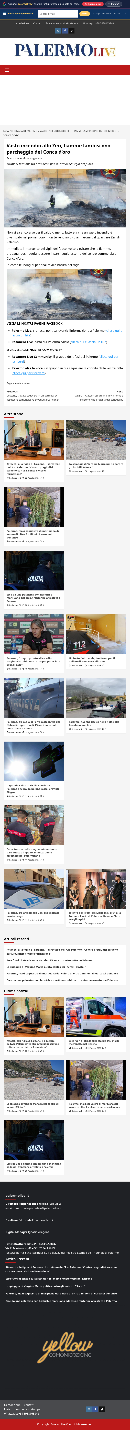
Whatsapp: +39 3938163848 (98, 23)
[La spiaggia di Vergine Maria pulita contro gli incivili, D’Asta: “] (96, 440)
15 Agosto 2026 (32, 732)
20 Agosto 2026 (32, 541)
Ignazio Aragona (38, 1232)
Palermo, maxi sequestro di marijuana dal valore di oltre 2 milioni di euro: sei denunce (33, 534)
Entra (85, 13)
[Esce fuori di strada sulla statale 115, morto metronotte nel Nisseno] (96, 1017)
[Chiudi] (125, 4)
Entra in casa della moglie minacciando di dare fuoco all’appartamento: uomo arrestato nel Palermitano (33, 852)
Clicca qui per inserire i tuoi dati (106, 13)
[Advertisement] (65, 100)
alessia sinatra (21, 383)
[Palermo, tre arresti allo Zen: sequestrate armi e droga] (34, 889)
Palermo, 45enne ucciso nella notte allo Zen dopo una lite (94, 723)
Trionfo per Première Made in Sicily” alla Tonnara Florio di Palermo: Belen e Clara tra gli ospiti (95, 916)
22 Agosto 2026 (32, 478)
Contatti (37, 23)
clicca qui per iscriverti (29, 373)
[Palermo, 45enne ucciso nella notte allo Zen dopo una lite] (96, 698)
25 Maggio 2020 (34, 158)
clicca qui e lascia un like (88, 342)
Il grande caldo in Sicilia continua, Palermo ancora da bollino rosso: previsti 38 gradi (33, 789)
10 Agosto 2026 (94, 923)
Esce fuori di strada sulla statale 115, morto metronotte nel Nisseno (50, 960)
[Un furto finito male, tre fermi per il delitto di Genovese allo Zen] (96, 634)
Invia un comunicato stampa (62, 23)
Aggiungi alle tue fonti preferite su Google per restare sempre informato (55, 4)
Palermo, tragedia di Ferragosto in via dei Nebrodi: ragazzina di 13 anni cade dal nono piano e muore (33, 725)
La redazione (22, 23)
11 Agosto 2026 (32, 796)
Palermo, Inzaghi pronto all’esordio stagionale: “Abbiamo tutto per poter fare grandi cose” (33, 661)
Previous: (33, 395)
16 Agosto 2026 (32, 668)
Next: (99, 395)
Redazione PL (16, 158)
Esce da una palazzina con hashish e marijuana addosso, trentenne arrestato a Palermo (33, 598)
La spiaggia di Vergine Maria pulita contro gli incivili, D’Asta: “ (96, 465)
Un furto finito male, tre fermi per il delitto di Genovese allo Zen (92, 659)
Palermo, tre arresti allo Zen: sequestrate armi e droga (33, 914)
